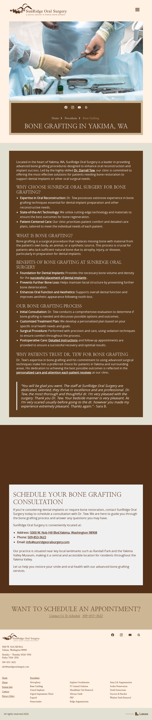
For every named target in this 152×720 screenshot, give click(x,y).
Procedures (71, 118)
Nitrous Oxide (76, 694)
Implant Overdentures (79, 682)
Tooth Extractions (118, 690)
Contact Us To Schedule (64, 616)
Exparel (33, 697)
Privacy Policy (8, 696)
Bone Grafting (36, 686)
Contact (5, 691)
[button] (137, 9)
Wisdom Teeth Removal (120, 697)
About (5, 682)
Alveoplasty (35, 682)
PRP (72, 697)
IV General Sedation (79, 686)
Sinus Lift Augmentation (121, 682)
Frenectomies (36, 701)
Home (55, 118)
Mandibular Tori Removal (81, 690)
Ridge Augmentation (79, 701)
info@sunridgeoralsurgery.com (15, 666)
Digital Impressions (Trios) (41, 694)
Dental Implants (37, 690)
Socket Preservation (118, 686)
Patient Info (7, 687)
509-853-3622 (92, 616)
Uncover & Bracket (118, 694)
